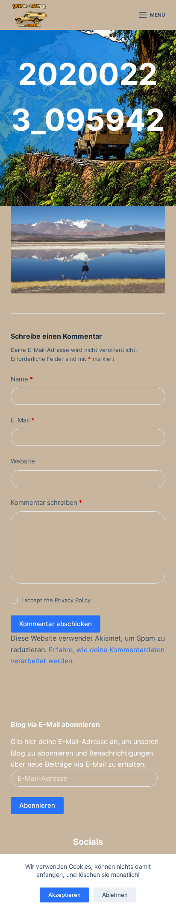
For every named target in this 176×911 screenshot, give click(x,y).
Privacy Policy (73, 600)
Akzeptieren (64, 894)
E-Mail (23, 420)
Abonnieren (37, 805)
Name (22, 379)
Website (23, 461)
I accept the (56, 600)
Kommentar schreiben (46, 502)
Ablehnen (115, 894)
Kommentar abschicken (55, 624)
